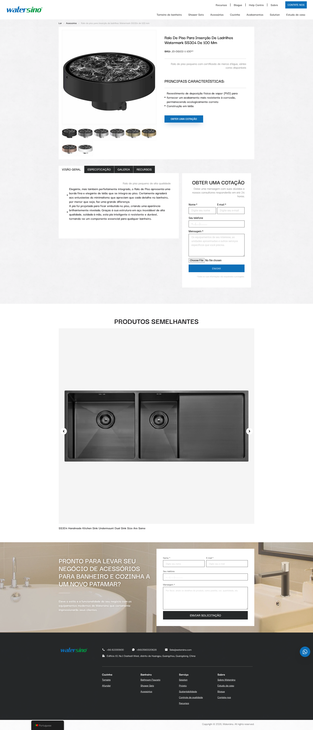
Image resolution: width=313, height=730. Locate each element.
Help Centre (256, 5)
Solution (275, 14)
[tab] (71, 169)
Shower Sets (196, 14)
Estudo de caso (295, 14)
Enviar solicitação (205, 615)
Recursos (221, 5)
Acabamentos (254, 14)
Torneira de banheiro (169, 14)
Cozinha (235, 14)
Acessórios (217, 14)
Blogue (238, 5)
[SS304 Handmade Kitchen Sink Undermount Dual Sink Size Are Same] (156, 425)
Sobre (274, 5)
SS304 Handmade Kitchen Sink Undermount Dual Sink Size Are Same (102, 528)
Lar (60, 23)
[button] (67, 77)
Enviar (216, 268)
